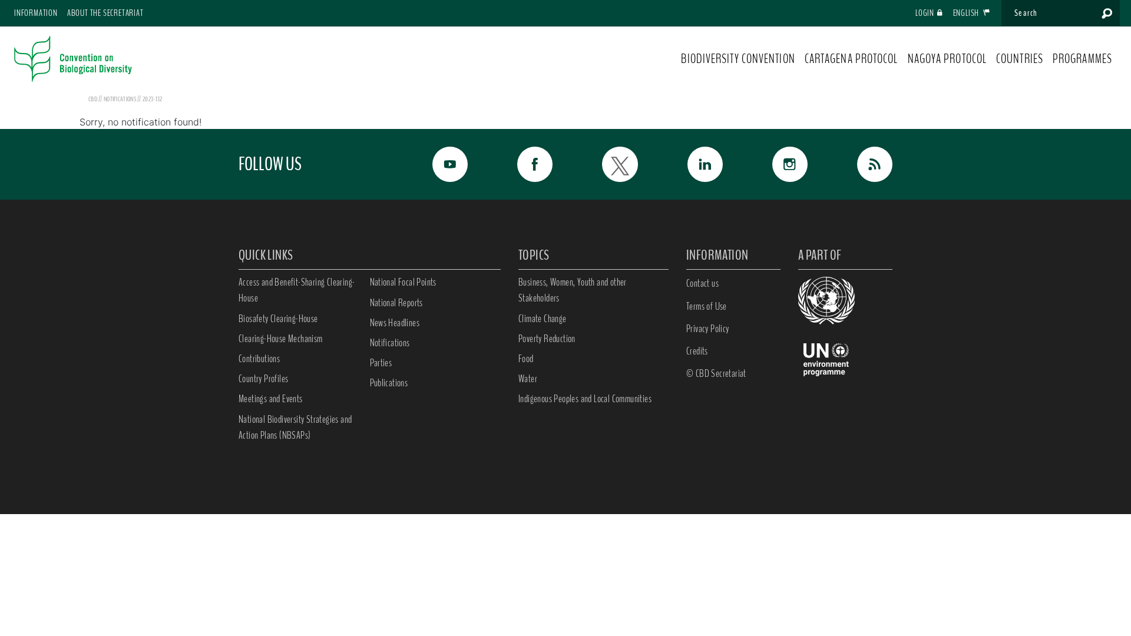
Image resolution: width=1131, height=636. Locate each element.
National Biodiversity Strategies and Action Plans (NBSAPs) (295, 427)
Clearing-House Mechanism (281, 339)
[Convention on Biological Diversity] (73, 58)
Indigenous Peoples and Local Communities (585, 399)
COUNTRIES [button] (1019, 59)
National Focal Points (403, 282)
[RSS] (861, 164)
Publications (389, 383)
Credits (697, 351)
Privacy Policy (707, 329)
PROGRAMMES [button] (1082, 59)
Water (527, 379)
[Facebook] (522, 164)
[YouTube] (437, 164)
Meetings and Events (271, 399)
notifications (120, 99)
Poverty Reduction (547, 339)
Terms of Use (706, 306)
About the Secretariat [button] (105, 12)
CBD (92, 99)
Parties (381, 363)
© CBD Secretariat (716, 373)
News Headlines (395, 323)
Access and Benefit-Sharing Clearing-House (297, 290)
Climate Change (542, 319)
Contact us (702, 283)
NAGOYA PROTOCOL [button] (947, 59)
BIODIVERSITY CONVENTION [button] (738, 59)
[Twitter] (606, 164)
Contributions (259, 359)
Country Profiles (263, 379)
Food (526, 359)
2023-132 (152, 99)
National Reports (396, 303)
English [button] (967, 12)
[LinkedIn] (692, 164)
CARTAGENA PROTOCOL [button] (851, 59)
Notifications (390, 343)
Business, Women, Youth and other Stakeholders (572, 290)
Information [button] (36, 12)
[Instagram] (777, 164)
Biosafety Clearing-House (278, 319)
